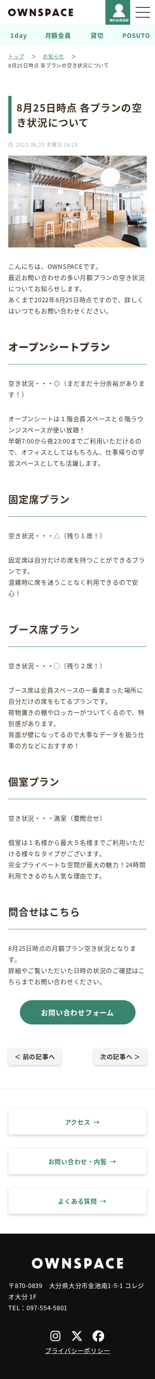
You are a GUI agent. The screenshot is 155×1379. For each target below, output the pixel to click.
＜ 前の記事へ (34, 1056)
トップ (16, 56)
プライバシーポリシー (77, 1350)
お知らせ (53, 56)
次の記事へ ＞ (120, 1056)
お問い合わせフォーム (77, 1012)
